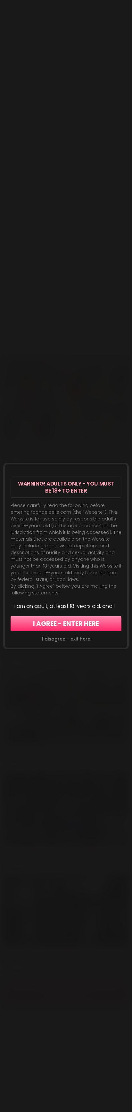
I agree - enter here (66, 623)
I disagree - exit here (66, 639)
